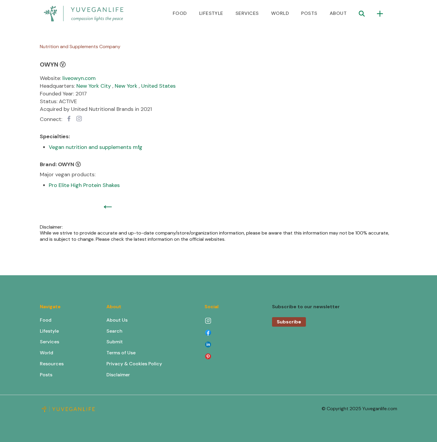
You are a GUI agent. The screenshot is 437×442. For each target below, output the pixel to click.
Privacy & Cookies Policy (134, 364)
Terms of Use (121, 353)
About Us (117, 320)
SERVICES (247, 13)
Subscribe (289, 322)
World (46, 353)
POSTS (309, 13)
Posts (46, 375)
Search (114, 331)
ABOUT (338, 13)
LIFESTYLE (211, 13)
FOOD (180, 13)
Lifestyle (49, 331)
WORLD (280, 13)
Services (49, 342)
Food (45, 320)
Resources (52, 364)
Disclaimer (118, 375)
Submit (114, 342)
